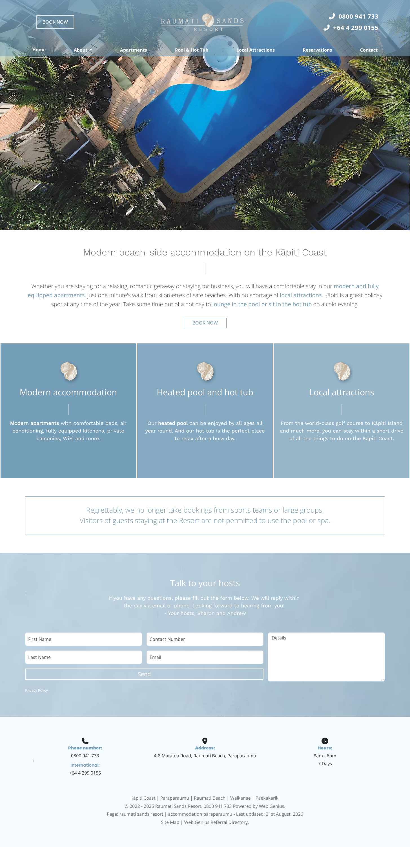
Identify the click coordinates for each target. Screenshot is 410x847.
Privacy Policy (36, 690)
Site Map (170, 822)
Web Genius (271, 806)
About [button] (81, 50)
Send (144, 674)
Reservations (317, 50)
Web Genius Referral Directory (216, 822)
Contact (369, 50)
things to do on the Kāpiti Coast (353, 439)
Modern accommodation (68, 392)
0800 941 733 (85, 756)
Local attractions (341, 392)
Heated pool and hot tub (205, 392)
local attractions (301, 295)
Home (39, 50)
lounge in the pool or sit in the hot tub (262, 304)
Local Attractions (255, 50)
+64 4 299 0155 (85, 773)
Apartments (133, 50)
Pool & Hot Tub (191, 50)
